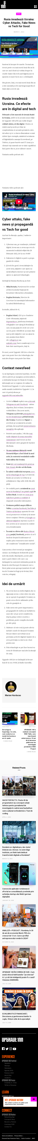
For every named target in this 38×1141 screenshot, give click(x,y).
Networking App (9, 1117)
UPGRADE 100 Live (8, 1096)
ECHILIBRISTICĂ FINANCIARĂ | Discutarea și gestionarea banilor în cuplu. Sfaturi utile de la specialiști (16, 1016)
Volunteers (7, 1068)
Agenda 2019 (8, 1070)
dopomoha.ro (11, 321)
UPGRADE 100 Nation (9, 1114)
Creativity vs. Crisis (10, 1082)
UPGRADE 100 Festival (9, 1061)
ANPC (33, 1138)
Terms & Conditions (7, 1136)
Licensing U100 (9, 1124)
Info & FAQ (7, 1075)
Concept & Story (9, 1119)
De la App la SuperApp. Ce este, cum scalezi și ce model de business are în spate (9, 734)
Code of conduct (25, 1138)
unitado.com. (11, 343)
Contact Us (8, 1127)
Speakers (7, 1063)
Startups (7, 1065)
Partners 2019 (9, 1073)
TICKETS (7, 1078)
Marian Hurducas (13, 695)
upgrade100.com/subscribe (12, 395)
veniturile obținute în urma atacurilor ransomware (19, 436)
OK (34, 1099)
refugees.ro (14, 340)
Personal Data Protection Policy (11, 1138)
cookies (15, 1103)
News (18, 14)
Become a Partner (10, 1122)
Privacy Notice (18, 1136)
